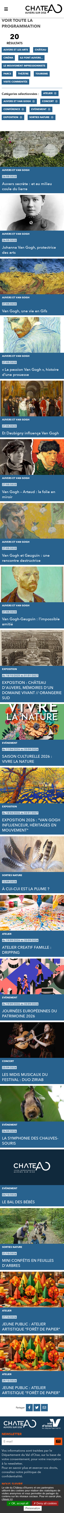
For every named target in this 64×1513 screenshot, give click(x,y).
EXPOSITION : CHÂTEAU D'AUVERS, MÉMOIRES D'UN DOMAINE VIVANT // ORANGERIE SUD (32, 690)
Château (40, 49)
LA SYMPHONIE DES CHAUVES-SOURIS (30, 1141)
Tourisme (41, 73)
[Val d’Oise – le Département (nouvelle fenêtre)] (51, 1424)
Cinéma (8, 57)
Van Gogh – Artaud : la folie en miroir (28, 494)
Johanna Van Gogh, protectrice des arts (29, 250)
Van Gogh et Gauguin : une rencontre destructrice (26, 558)
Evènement (38, 109)
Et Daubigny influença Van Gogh (30, 433)
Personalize (32, 1508)
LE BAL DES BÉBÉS (18, 1202)
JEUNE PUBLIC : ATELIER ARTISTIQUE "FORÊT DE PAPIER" (31, 1327)
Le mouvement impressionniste (24, 65)
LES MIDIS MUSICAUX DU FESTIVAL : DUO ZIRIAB (25, 1077)
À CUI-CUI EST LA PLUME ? (25, 889)
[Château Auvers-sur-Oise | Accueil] (43, 8)
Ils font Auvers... (31, 57)
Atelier (48, 93)
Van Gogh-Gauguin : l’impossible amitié (31, 622)
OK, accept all (19, 1503)
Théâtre (23, 73)
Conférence (11, 109)
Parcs (7, 73)
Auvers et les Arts (15, 49)
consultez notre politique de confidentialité (21, 1474)
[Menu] (6, 9)
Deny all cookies (46, 1503)
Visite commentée (15, 81)
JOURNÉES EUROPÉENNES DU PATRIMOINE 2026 (29, 1014)
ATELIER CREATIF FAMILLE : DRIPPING (26, 950)
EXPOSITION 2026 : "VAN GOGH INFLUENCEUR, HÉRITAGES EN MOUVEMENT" (31, 825)
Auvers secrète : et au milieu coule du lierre (27, 186)
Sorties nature (39, 117)
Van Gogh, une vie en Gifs (24, 311)
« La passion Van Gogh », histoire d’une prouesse (30, 372)
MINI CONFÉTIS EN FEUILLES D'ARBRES (28, 1263)
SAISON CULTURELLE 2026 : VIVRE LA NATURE (27, 759)
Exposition (10, 117)
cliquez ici (7, 1499)
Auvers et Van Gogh (17, 101)
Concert (48, 101)
